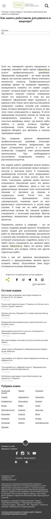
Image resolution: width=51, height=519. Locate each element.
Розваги (38, 401)
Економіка (5, 414)
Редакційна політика (19, 514)
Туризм (4, 397)
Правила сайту (28, 512)
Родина (38, 419)
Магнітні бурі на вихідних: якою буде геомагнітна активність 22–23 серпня (21, 296)
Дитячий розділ (42, 423)
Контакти (19, 458)
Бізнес (4, 406)
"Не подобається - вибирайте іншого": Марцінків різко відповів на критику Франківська (23, 368)
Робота (21, 423)
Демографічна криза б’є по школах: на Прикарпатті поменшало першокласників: (22, 332)
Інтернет (21, 410)
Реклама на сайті (8, 446)
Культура (39, 410)
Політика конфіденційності (11, 512)
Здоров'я (39, 391)
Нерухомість (23, 397)
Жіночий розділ (7, 410)
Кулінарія (5, 419)
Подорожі (5, 423)
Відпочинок (23, 401)
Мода (37, 414)
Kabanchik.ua (43, 69)
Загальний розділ (5, 392)
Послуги (21, 419)
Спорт (37, 406)
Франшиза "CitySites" (9, 449)
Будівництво (6, 401)
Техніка (21, 391)
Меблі (20, 406)
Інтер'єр (21, 414)
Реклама (4, 427)
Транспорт (39, 397)
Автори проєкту (29, 458)
